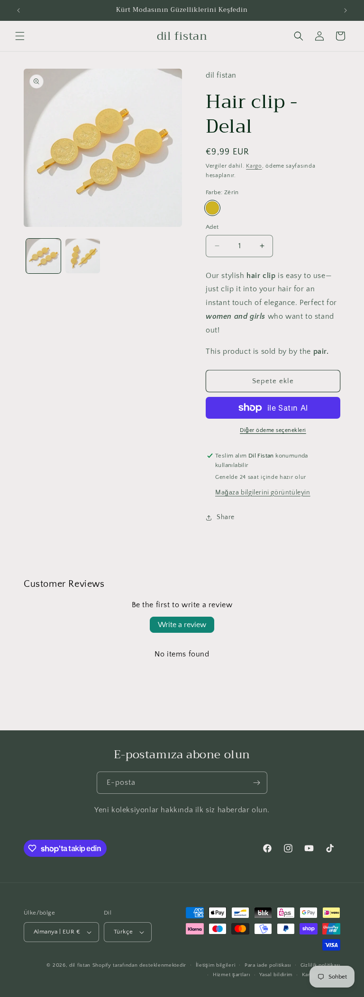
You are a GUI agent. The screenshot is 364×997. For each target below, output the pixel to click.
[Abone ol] (256, 783)
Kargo (254, 166)
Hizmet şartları (231, 975)
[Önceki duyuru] (18, 10)
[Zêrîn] (212, 208)
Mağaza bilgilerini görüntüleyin (262, 492)
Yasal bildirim (275, 975)
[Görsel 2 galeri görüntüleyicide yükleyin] (82, 256)
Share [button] (226, 517)
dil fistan (80, 965)
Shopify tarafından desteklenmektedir (139, 965)
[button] (19, 36)
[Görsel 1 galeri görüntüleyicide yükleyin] (43, 256)
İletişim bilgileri (216, 965)
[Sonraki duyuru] (345, 10)
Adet (212, 227)
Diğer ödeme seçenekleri (273, 430)
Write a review (182, 624)
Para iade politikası (268, 965)
